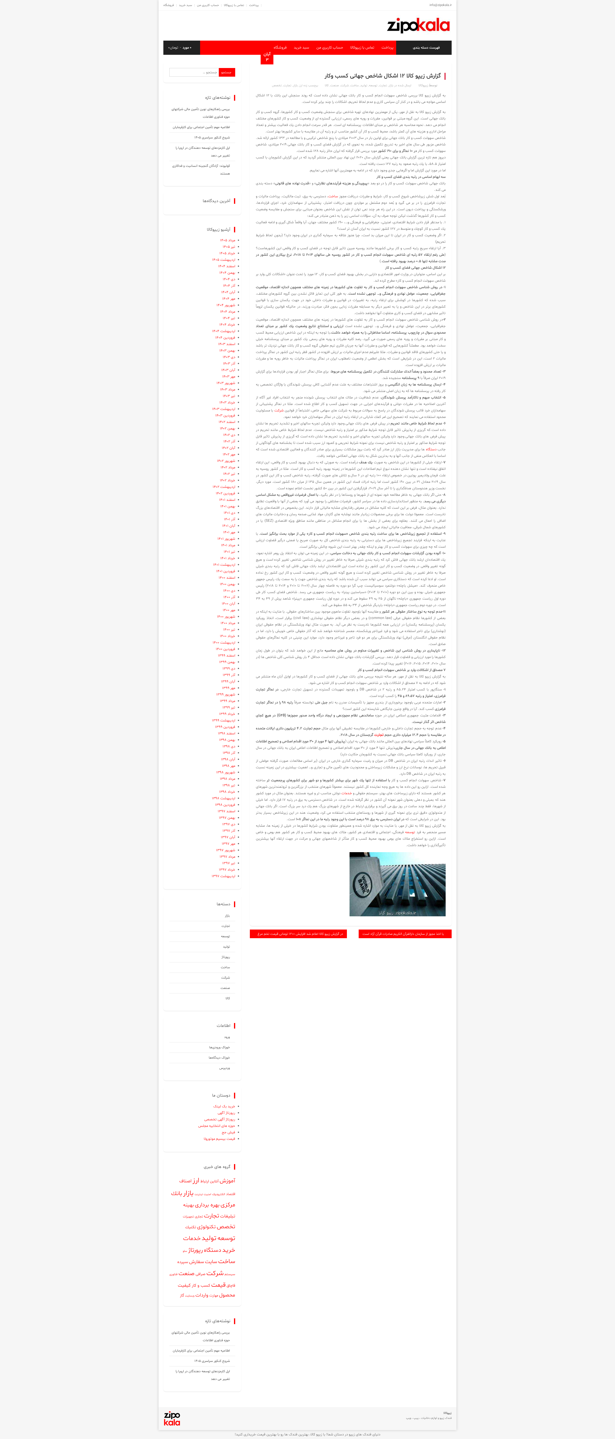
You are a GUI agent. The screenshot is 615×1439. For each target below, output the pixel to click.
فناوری (173, 1274)
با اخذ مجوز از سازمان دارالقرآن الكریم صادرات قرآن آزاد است (403, 934)
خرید (228, 1250)
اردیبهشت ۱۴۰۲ (224, 487)
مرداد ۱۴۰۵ (227, 240)
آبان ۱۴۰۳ (228, 370)
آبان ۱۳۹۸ (228, 759)
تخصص (277, 85)
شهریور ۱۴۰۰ (226, 616)
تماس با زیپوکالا (234, 5)
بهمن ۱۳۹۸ (227, 740)
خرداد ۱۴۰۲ (227, 480)
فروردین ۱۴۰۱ (225, 571)
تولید (363, 85)
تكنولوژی (206, 1226)
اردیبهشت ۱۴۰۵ (223, 259)
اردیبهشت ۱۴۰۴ (223, 331)
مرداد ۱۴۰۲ (228, 467)
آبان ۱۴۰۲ (228, 448)
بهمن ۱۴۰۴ (227, 272)
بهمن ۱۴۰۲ (227, 428)
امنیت (207, 1194)
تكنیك (190, 1227)
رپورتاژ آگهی (226, 1113)
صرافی (200, 1274)
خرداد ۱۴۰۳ (227, 402)
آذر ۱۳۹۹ (229, 675)
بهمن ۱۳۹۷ (227, 817)
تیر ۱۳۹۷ (228, 863)
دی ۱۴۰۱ (229, 512)
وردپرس (224, 1068)
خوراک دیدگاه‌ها (219, 1057)
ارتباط (204, 1181)
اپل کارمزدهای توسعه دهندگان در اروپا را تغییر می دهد (203, 152)
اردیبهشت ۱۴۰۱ (224, 564)
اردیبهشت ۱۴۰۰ (224, 642)
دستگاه (431, 449)
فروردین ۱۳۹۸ (225, 804)
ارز (300, 85)
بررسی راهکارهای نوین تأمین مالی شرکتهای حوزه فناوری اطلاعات (201, 113)
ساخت (355, 85)
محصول (227, 1295)
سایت (211, 1261)
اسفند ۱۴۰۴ (226, 266)
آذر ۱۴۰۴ (229, 285)
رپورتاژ (225, 957)
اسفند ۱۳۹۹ (226, 655)
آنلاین (214, 1181)
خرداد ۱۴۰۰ (227, 636)
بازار (391, 85)
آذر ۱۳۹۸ (229, 753)
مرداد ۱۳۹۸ (227, 779)
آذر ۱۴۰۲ (229, 441)
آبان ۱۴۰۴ (228, 292)
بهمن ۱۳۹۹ (227, 662)
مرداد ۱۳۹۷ (227, 856)
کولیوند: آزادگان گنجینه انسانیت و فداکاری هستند (201, 170)
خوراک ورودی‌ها (219, 1047)
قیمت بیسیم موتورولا (219, 1138)
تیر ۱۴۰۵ (229, 246)
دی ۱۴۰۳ (229, 357)
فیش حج (228, 1132)
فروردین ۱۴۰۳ (225, 415)
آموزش (227, 1181)
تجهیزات (188, 1217)
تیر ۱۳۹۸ (228, 785)
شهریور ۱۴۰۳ (225, 383)
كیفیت (184, 1285)
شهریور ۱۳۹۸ (225, 772)
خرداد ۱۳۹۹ (227, 714)
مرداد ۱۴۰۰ (228, 623)
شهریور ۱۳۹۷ (225, 850)
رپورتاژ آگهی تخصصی (219, 1119)
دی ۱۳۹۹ (228, 668)
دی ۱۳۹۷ (228, 824)
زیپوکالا (423, 85)
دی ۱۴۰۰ (229, 590)
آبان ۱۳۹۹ (228, 681)
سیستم (230, 1274)
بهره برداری (207, 1205)
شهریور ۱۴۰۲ (226, 461)
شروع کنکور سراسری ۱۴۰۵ (212, 137)
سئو (185, 1251)
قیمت (218, 1285)
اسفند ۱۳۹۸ (226, 733)
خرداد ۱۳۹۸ (227, 791)
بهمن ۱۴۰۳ (227, 350)
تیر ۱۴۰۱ (229, 551)
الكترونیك (218, 1194)
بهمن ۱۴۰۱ (227, 506)
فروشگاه (168, 5)
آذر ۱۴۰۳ (229, 363)
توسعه (373, 85)
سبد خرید (185, 5)
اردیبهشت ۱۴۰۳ (223, 409)
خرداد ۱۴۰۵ (227, 253)
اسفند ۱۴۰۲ (227, 422)
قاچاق (231, 1285)
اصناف (185, 1181)
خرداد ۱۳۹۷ (227, 869)
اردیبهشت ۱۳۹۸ (223, 798)
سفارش (196, 1262)
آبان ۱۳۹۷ (228, 837)
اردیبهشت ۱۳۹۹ (223, 720)
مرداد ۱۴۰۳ (227, 389)
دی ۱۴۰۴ (229, 279)
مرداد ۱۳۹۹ (227, 701)
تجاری (199, 1216)
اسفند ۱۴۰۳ (226, 344)
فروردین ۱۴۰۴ (225, 337)
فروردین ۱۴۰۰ (225, 649)
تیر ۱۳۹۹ (228, 707)
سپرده (182, 1262)
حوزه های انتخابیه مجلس (216, 1126)
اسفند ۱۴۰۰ (227, 577)
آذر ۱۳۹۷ (228, 830)
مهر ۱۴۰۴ (228, 298)
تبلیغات (227, 1216)
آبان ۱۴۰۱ (228, 525)
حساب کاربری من (208, 5)
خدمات (346, 793)
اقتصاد (230, 1194)
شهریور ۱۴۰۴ (225, 305)
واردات (201, 1295)
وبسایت (189, 1296)
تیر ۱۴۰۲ (229, 474)
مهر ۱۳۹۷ (228, 843)
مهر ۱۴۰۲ (229, 454)
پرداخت (254, 5)
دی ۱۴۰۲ (229, 435)
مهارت (213, 1295)
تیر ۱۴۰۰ (229, 629)
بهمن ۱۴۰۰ (227, 584)
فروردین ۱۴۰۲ (225, 493)
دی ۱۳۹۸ (228, 746)
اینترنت (199, 1194)
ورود (227, 1037)
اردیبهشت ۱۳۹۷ (223, 876)
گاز (182, 1295)
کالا (327, 85)
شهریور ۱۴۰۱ (226, 538)
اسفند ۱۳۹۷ (226, 811)
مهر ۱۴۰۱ (229, 532)
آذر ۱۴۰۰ (229, 597)
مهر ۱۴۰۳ (228, 376)
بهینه (188, 1205)
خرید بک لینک (224, 1106)
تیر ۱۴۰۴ (229, 318)
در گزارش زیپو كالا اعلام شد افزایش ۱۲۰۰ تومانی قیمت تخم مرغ (300, 934)
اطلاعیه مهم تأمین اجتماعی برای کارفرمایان (201, 127)
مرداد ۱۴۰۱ (228, 545)
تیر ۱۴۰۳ (229, 396)
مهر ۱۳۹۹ (228, 688)
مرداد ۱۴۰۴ (227, 311)
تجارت (383, 85)
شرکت (345, 85)
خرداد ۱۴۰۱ (227, 558)
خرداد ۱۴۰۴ (227, 324)
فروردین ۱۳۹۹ (225, 727)
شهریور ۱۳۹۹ (225, 694)
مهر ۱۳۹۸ (228, 766)
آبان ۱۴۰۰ (228, 603)
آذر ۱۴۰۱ (229, 519)
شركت (279, 410)
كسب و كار (201, 1286)
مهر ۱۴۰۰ (229, 610)
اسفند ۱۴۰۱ (227, 499)
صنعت (334, 85)
